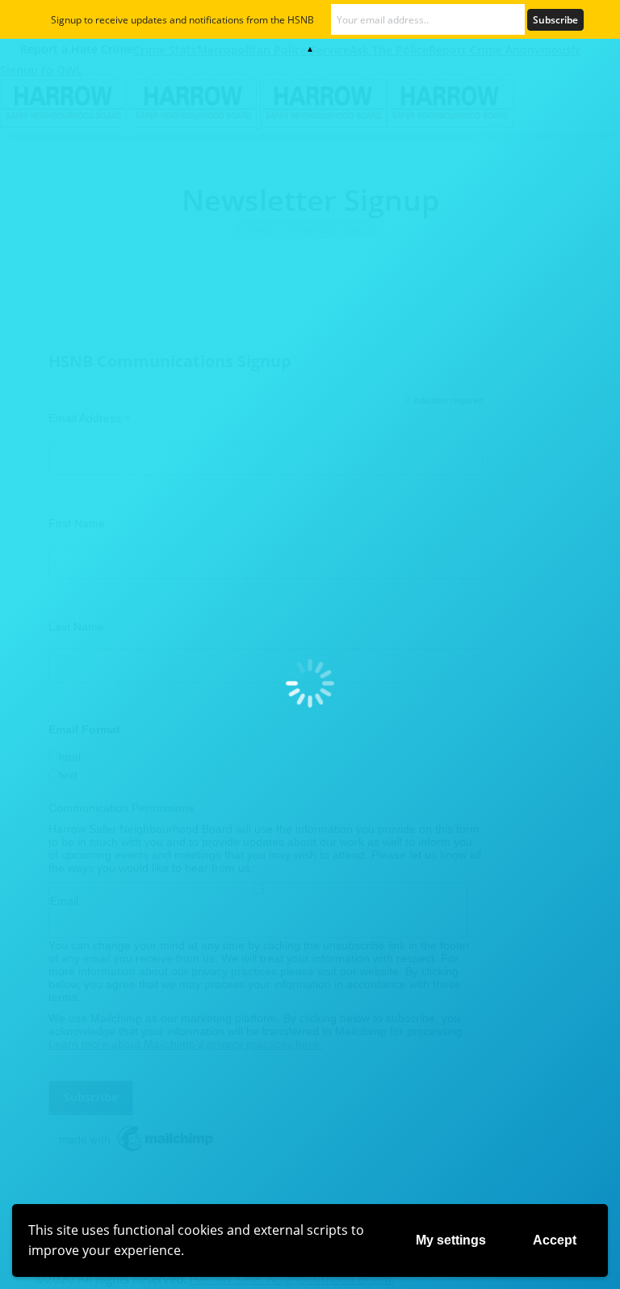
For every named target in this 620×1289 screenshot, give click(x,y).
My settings (451, 1240)
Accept (554, 1240)
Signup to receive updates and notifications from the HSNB (182, 20)
